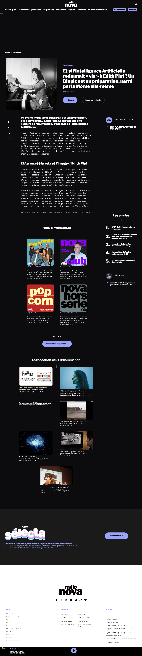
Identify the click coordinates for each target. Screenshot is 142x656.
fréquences (48, 9)
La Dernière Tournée (112, 642)
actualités (24, 9)
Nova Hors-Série (68, 313)
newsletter (119, 9)
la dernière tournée (97, 9)
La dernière (82, 614)
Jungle (63, 617)
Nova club (64, 630)
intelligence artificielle (52, 212)
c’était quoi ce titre (14, 617)
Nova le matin (34, 267)
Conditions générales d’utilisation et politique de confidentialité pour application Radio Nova (118, 634)
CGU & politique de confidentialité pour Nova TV (121, 638)
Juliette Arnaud (66, 621)
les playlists (11, 623)
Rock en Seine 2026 (67, 624)
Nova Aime (64, 614)
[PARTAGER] (12, 127)
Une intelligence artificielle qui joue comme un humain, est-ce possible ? (76, 454)
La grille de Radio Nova (15, 629)
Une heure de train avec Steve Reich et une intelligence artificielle (74, 423)
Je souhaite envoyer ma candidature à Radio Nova (120, 629)
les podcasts (11, 620)
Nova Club (65, 267)
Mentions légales (111, 619)
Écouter (71, 100)
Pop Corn (31, 313)
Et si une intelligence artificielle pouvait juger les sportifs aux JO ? (34, 458)
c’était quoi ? (11, 9)
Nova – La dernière (112, 622)
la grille (71, 9)
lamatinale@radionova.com (123, 119)
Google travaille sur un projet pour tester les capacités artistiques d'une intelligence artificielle (54, 490)
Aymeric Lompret (83, 621)
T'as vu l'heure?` (71, 212)
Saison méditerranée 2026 (84, 625)
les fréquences (12, 632)
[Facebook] (12, 121)
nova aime (61, 9)
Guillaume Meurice (84, 617)
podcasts (36, 9)
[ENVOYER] (12, 133)
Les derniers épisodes (93, 100)
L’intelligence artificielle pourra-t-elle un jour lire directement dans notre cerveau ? (75, 393)
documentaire (25, 212)
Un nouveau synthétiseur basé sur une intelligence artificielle (35, 404)
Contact (108, 614)
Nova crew (109, 617)
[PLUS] (12, 139)
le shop (132, 9)
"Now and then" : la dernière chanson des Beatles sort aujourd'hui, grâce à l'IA (33, 390)
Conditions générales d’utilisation (117, 625)
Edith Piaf (36, 212)
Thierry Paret (85, 212)
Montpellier (82, 630)
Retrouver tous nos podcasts (56, 344)
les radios (81, 9)
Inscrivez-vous (115, 536)
